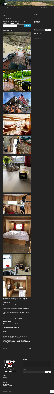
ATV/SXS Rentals (44, 7)
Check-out (12, 23)
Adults (18, 23)
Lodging (30, 7)
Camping (25, 7)
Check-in (5, 23)
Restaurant (37, 7)
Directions (5, 377)
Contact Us (9, 7)
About (14, 7)
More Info (19, 7)
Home (4, 7)
